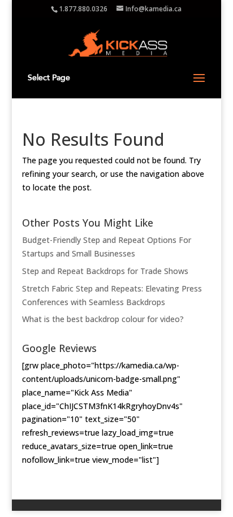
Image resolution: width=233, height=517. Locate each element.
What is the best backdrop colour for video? (103, 319)
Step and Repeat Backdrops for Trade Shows (105, 271)
